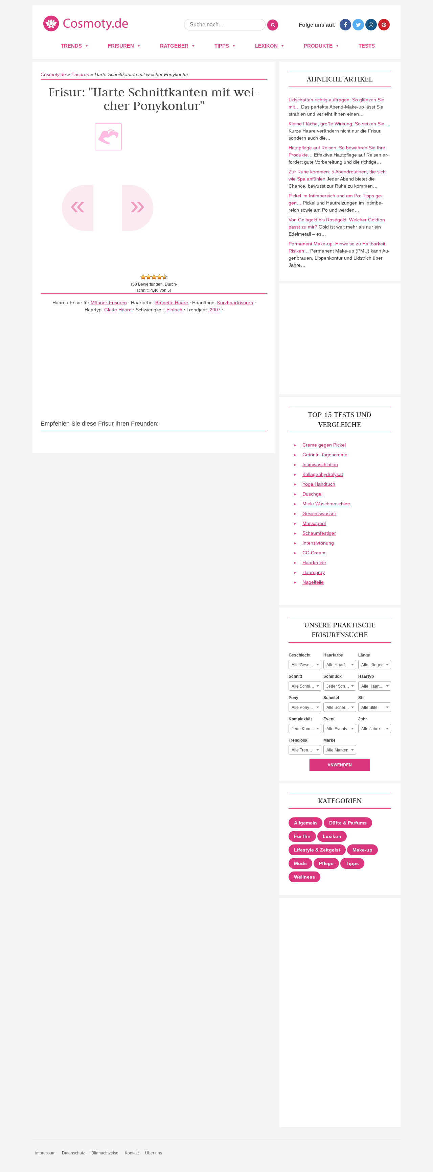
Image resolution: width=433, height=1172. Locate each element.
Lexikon (266, 46)
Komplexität (300, 719)
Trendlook (298, 740)
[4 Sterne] (159, 277)
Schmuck (332, 676)
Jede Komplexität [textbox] (306, 728)
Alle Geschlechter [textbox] (306, 665)
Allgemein (305, 823)
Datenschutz (73, 1153)
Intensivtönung (318, 543)
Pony (293, 697)
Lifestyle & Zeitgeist (317, 850)
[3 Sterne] (154, 277)
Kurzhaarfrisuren (235, 302)
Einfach (174, 309)
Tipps (221, 46)
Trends (71, 46)
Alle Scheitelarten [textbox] (341, 707)
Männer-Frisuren (109, 302)
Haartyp (366, 676)
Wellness (304, 877)
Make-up (362, 850)
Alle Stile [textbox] (369, 707)
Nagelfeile (313, 582)
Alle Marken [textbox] (337, 750)
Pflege (326, 863)
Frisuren (121, 46)
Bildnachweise (104, 1153)
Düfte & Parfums (348, 823)
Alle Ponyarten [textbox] (305, 707)
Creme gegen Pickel (324, 445)
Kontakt (132, 1153)
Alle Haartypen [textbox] (375, 686)
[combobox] (305, 664)
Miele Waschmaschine (326, 503)
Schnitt (295, 676)
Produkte (318, 46)
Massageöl (314, 523)
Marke (329, 740)
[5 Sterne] (164, 277)
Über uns (153, 1153)
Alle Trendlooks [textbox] (306, 750)
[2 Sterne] (148, 277)
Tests (367, 46)
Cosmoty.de (53, 74)
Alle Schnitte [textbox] (303, 686)
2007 (215, 309)
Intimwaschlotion (320, 464)
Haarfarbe (333, 655)
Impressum (45, 1153)
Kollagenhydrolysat (322, 474)
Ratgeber (174, 46)
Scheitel (331, 697)
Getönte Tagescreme (324, 454)
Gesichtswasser (319, 513)
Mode (300, 863)
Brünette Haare (171, 302)
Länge (364, 655)
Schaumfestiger (319, 533)
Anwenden (339, 765)
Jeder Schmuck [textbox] (340, 686)
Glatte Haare (118, 309)
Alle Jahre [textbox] (370, 728)
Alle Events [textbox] (336, 728)
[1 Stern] (143, 277)
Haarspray (313, 572)
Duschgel (312, 494)
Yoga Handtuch (318, 484)
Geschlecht (300, 655)
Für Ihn (302, 836)
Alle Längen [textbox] (372, 665)
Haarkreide (314, 562)
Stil (361, 697)
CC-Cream (313, 552)
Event (329, 719)
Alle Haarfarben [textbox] (341, 665)
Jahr (362, 719)
